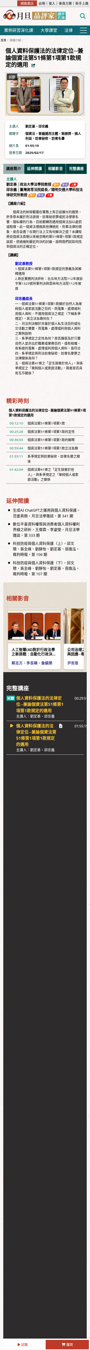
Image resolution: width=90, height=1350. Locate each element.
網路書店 (27, 3)
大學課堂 (49, 30)
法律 (68, 30)
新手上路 (81, 3)
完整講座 (76, 168)
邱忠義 (43, 126)
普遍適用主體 (48, 133)
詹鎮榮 (46, 663)
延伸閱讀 (34, 168)
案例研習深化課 (18, 30)
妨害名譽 (58, 138)
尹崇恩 (72, 663)
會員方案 (65, 3)
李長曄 (32, 663)
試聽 (24, 1344)
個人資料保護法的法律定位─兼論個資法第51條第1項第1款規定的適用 (40, 706)
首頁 (3, 40)
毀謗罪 (66, 133)
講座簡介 (13, 168)
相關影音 (55, 168)
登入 (52, 3)
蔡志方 (17, 663)
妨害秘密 (41, 138)
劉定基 (30, 126)
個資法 (30, 133)
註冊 (42, 3)
